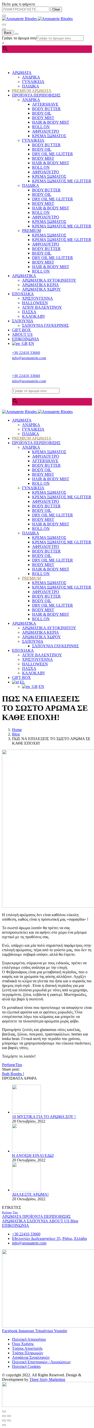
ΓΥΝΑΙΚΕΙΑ (33, 82)
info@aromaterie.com (29, 358)
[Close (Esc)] (4, 1416)
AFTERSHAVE (45, 104)
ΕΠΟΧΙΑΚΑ (23, 294)
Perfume (8, 1065)
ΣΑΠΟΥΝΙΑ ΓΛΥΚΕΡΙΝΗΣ (45, 325)
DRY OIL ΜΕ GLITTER (52, 154)
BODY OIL (41, 113)
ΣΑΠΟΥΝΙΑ (22, 321)
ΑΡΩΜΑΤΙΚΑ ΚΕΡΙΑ (40, 285)
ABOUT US (22, 334)
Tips (18, 1065)
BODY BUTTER (46, 109)
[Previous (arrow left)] (4, 1420)
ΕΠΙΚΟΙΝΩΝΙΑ (25, 339)
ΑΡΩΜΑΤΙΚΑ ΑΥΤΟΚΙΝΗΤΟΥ (49, 280)
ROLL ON (41, 127)
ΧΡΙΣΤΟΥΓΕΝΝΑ (37, 298)
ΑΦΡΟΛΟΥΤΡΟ (45, 131)
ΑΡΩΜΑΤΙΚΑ (24, 276)
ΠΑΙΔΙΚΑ (30, 86)
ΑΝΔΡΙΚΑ (31, 77)
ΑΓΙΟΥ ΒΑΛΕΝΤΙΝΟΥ (42, 307)
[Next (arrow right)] (9, 1420)
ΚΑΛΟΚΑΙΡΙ (33, 316)
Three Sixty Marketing (47, 1379)
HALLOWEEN (35, 303)
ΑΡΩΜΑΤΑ (22, 72)
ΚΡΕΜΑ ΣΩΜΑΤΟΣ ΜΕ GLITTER (61, 181)
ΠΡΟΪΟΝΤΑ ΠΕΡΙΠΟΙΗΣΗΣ (36, 95)
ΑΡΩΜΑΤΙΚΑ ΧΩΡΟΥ (41, 289)
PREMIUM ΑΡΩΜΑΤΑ (31, 91)
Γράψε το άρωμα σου (19, 38)
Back (8, 33)
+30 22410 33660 (26, 353)
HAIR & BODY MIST (50, 122)
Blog (74, 1221)
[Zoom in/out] (9, 1416)
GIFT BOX (21, 330)
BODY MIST (43, 118)
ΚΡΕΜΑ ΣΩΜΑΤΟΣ (49, 136)
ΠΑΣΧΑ (29, 312)
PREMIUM (31, 230)
